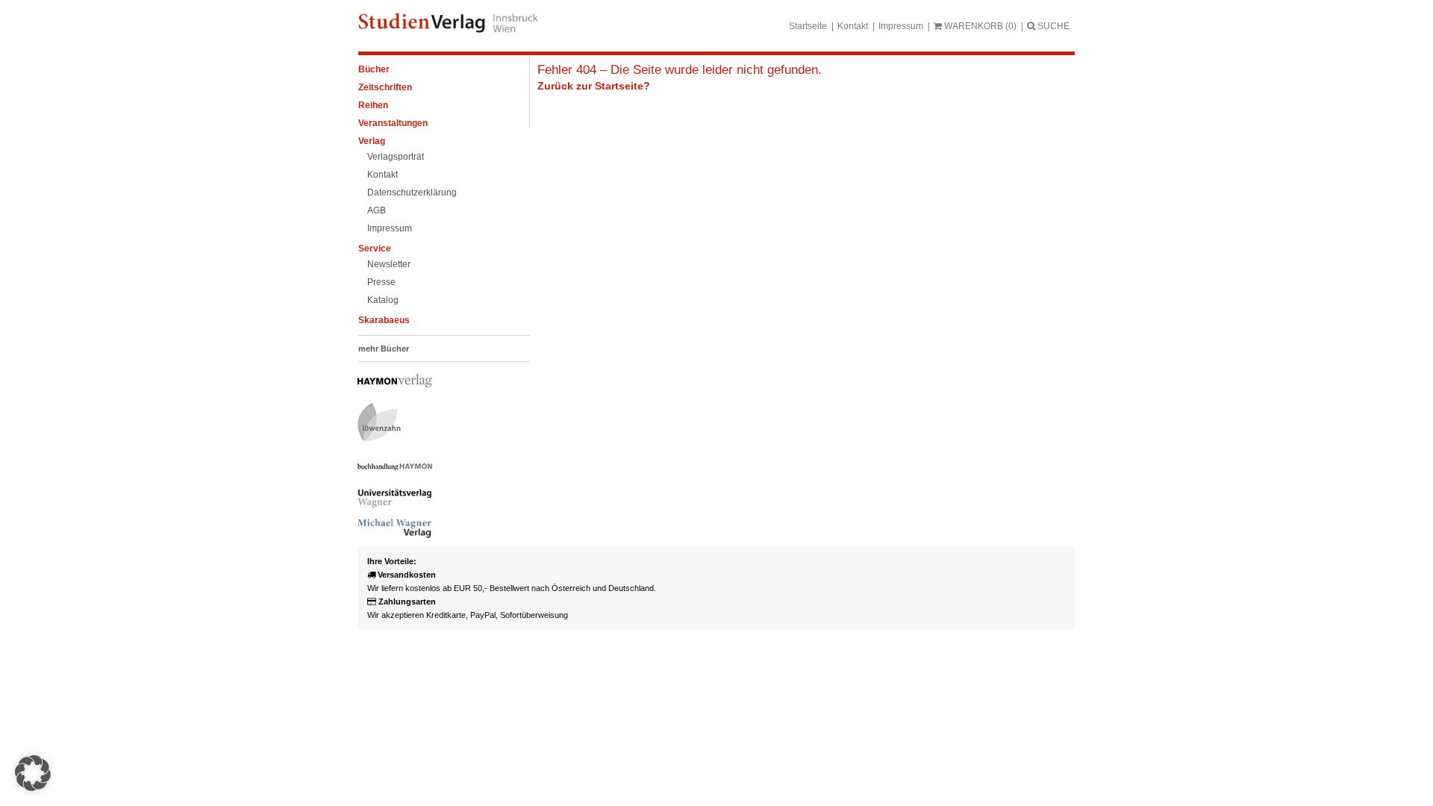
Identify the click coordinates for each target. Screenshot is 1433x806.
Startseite (808, 26)
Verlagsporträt (395, 156)
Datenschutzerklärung (412, 192)
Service (374, 248)
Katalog (383, 300)
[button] (33, 773)
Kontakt (852, 26)
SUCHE (1052, 26)
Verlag (371, 141)
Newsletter (388, 264)
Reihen (373, 105)
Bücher (374, 69)
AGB (376, 210)
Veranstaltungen (393, 123)
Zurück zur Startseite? (593, 86)
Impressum (900, 26)
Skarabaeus (384, 320)
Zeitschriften (385, 87)
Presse (381, 282)
